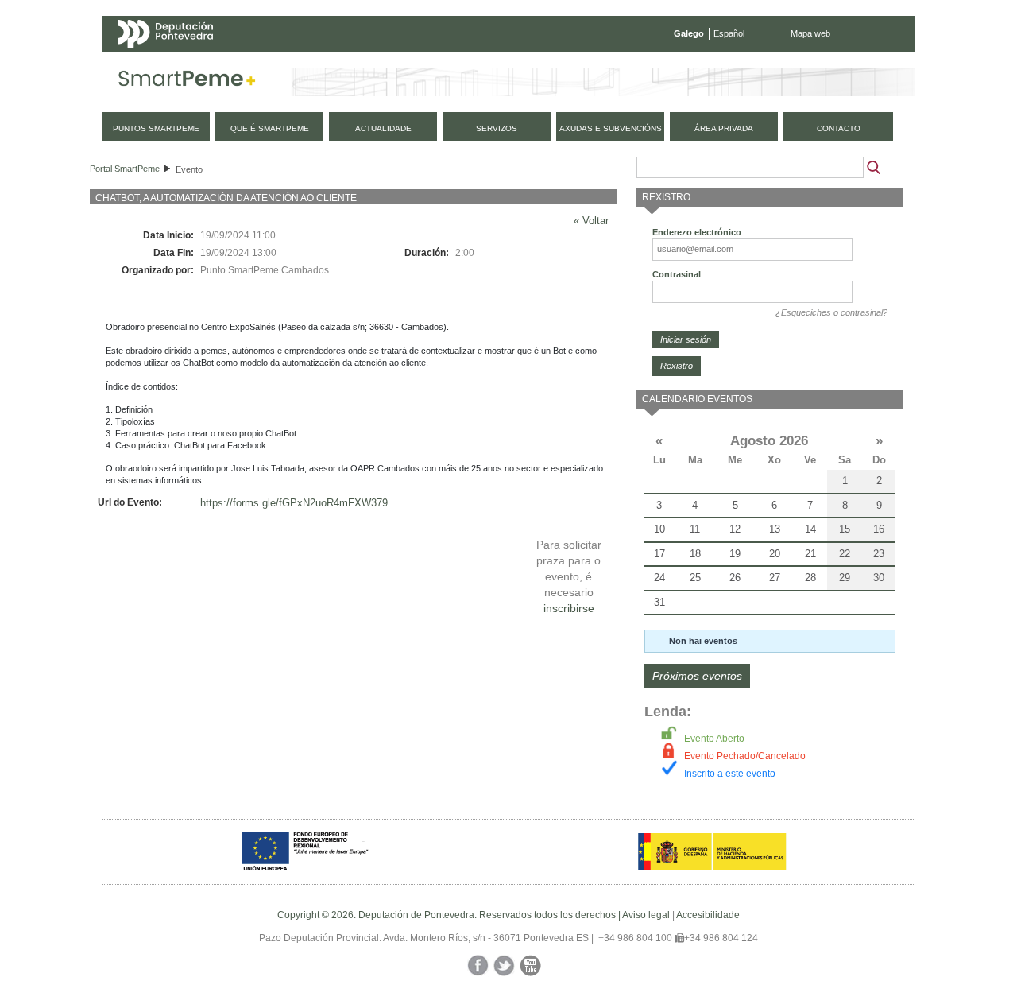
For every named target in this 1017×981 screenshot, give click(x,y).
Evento (189, 169)
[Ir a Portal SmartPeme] (187, 82)
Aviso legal (646, 915)
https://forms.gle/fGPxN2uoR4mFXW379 (294, 503)
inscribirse (568, 608)
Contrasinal (676, 274)
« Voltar (591, 221)
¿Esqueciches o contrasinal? (831, 312)
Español (728, 33)
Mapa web (810, 33)
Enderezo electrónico (696, 232)
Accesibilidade (708, 915)
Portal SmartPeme (125, 168)
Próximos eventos (697, 675)
